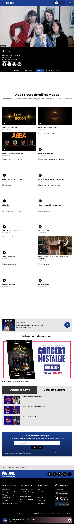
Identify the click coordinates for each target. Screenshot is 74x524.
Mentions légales (27, 514)
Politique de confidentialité (60, 514)
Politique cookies (45, 514)
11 (17, 55)
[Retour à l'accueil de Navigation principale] (10, 3)
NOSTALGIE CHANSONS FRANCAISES (29, 325)
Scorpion (9, 57)
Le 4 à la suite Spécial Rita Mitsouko (33, 407)
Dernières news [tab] (20, 389)
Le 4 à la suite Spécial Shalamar (31, 396)
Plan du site (9, 514)
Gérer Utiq (30, 516)
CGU (35, 514)
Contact (17, 514)
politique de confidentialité (27, 453)
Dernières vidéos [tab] (54, 389)
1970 (19, 55)
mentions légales (16, 453)
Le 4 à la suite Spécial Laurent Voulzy (33, 417)
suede (15, 59)
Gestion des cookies (41, 516)
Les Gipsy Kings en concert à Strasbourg (16, 381)
